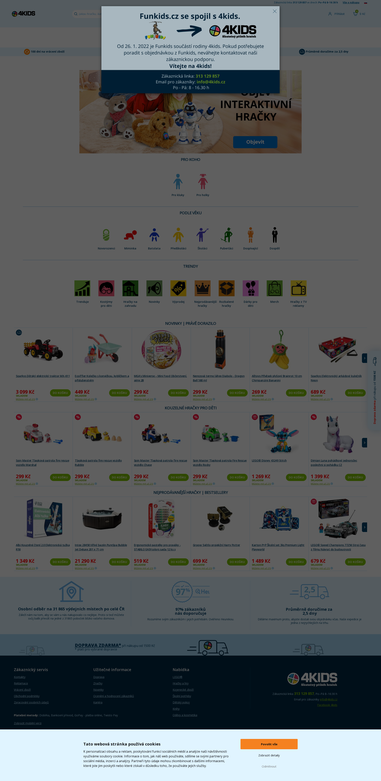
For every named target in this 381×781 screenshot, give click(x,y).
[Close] (275, 11)
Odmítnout (269, 766)
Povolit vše (269, 744)
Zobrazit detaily (269, 755)
